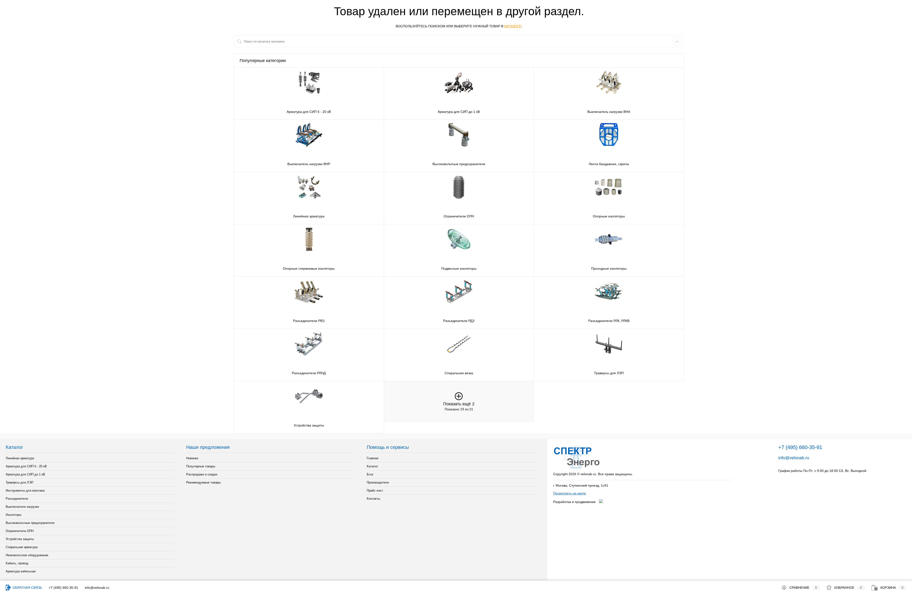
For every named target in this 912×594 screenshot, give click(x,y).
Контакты (373, 498)
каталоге (512, 26)
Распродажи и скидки (201, 474)
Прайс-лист (375, 490)
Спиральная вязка (459, 373)
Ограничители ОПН (459, 216)
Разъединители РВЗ (308, 321)
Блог (370, 474)
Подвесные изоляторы (458, 268)
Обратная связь (27, 587)
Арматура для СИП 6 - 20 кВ (309, 112)
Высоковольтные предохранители (458, 164)
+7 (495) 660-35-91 (63, 587)
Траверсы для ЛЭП (609, 373)
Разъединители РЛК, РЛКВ (608, 321)
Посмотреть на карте (569, 493)
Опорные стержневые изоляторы (309, 268)
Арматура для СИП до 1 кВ (459, 112)
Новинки (192, 458)
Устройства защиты (309, 425)
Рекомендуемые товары (203, 482)
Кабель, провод (17, 563)
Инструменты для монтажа (25, 490)
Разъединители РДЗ (458, 321)
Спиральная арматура (22, 547)
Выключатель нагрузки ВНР (308, 164)
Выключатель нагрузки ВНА (608, 112)
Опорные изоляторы (609, 216)
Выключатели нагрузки (22, 506)
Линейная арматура (308, 216)
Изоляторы (13, 515)
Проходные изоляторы (609, 268)
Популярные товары (200, 466)
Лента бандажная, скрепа (609, 164)
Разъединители (17, 498)
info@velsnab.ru (793, 457)
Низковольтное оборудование (27, 555)
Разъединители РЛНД (309, 373)
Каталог (372, 466)
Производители (378, 482)
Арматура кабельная (21, 571)
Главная (372, 458)
